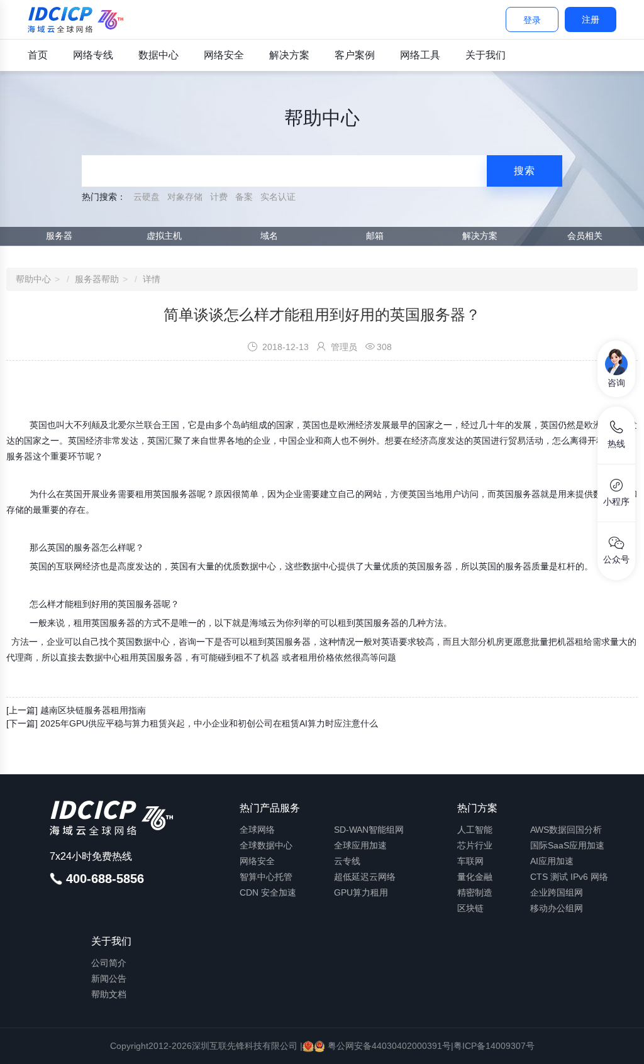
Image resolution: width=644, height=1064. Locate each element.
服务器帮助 (97, 279)
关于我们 (485, 55)
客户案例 (355, 55)
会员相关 (584, 236)
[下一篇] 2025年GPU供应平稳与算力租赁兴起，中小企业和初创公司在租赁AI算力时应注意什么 (192, 723)
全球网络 (257, 830)
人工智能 (474, 830)
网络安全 (224, 55)
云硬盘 (146, 197)
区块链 (470, 908)
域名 (269, 236)
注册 (590, 19)
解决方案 (289, 55)
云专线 (347, 861)
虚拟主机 (164, 236)
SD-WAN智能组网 (369, 830)
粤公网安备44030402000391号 (388, 1046)
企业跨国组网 (556, 892)
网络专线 (93, 55)
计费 (219, 197)
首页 (38, 55)
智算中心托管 (266, 877)
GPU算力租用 (361, 892)
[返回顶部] (619, 1044)
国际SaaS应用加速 (567, 845)
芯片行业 (474, 845)
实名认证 (278, 197)
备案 (244, 197)
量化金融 (474, 877)
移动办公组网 (556, 908)
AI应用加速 (552, 861)
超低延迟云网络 (365, 877)
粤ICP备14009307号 (494, 1046)
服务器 (59, 236)
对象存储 (185, 197)
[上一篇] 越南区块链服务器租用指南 (76, 710)
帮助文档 (108, 994)
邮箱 (375, 236)
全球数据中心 (266, 845)
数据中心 (158, 55)
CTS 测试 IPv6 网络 (569, 877)
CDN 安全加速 (268, 892)
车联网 (470, 861)
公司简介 (108, 963)
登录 (532, 20)
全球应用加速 (360, 845)
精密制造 (474, 892)
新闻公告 (108, 979)
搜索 (524, 170)
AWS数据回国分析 (566, 830)
